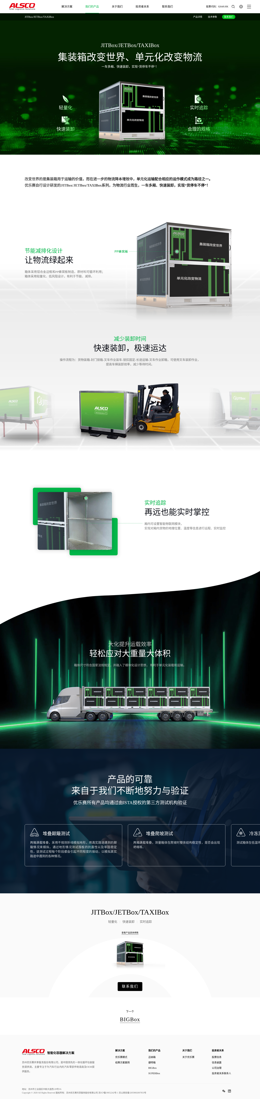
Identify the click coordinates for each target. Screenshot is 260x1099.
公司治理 (216, 1068)
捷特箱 (152, 1062)
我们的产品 (92, 6)
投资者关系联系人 (221, 1073)
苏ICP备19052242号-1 (108, 1093)
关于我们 (117, 6)
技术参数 (212, 17)
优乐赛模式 (121, 1057)
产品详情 (197, 17)
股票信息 (216, 1057)
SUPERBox (154, 1073)
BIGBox (152, 1068)
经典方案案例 (122, 1062)
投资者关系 (142, 6)
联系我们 (167, 6)
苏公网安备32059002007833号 (132, 1093)
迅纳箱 (152, 1057)
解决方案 (67, 6)
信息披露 (216, 1062)
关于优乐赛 (188, 1057)
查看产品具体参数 (130, 933)
